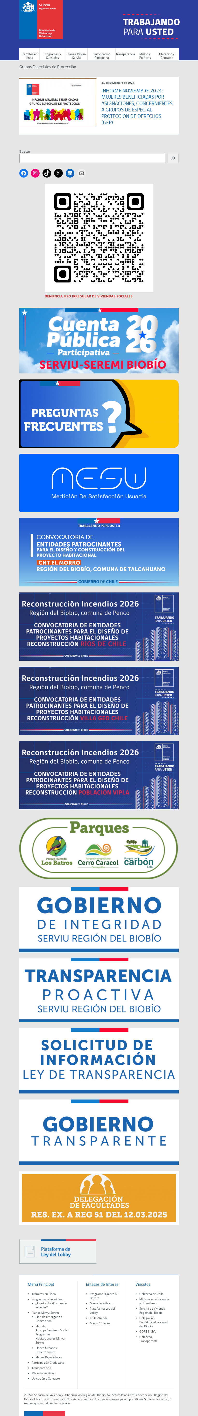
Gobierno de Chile (151, 1294)
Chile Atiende (99, 1318)
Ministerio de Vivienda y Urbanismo (154, 1301)
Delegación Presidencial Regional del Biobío (153, 1322)
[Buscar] (173, 158)
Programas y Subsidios (52, 56)
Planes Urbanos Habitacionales (46, 1350)
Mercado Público (101, 1303)
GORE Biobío (147, 1331)
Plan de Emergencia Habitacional (48, 1319)
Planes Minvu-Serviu (76, 56)
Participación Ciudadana (101, 56)
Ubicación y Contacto (167, 56)
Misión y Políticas (145, 56)
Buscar (24, 151)
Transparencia (125, 54)
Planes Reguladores (48, 1357)
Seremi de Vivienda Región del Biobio (152, 1310)
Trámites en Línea (29, 56)
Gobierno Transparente (148, 1339)
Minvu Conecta (100, 1323)
